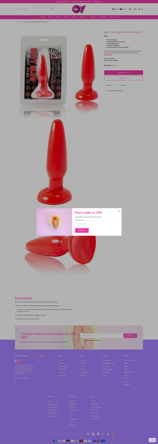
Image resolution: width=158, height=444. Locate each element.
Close (119, 211)
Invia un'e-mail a (79, 220)
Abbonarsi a (81, 230)
